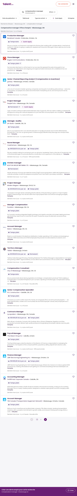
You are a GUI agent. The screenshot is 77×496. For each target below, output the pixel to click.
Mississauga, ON (20, 23)
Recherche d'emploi (7, 23)
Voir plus (13, 49)
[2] (45, 419)
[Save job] (73, 35)
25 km (51, 12)
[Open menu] (73, 4)
